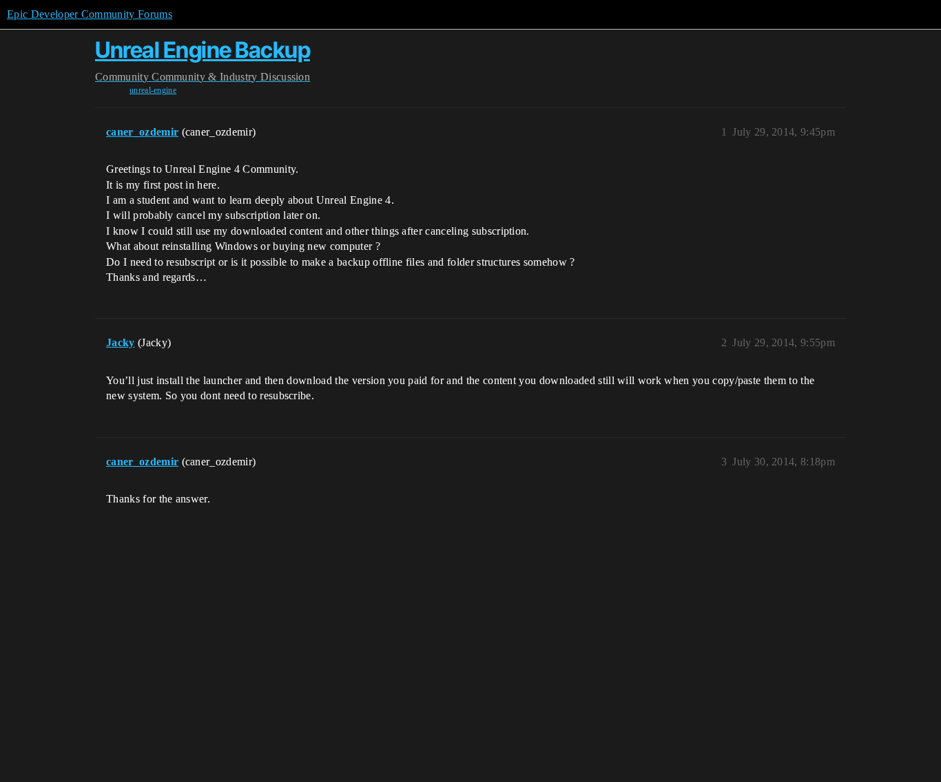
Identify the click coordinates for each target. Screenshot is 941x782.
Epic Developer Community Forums (89, 14)
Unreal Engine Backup (202, 49)
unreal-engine (153, 90)
